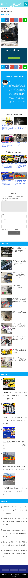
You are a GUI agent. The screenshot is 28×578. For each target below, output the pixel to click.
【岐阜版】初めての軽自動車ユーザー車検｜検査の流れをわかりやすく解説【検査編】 (15, 553)
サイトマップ (14, 569)
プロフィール (22, 569)
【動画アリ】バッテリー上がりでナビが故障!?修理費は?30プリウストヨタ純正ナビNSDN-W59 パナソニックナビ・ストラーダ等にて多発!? (19, 275)
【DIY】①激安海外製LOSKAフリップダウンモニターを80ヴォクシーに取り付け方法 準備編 (7, 127)
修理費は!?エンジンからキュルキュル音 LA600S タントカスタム (20, 144)
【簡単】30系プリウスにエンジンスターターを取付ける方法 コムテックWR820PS (19, 359)
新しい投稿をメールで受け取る (10, 229)
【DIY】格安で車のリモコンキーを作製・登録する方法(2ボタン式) (19, 351)
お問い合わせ (5, 569)
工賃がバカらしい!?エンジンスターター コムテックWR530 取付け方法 (19, 338)
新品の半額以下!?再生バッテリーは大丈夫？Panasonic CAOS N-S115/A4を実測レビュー (7, 182)
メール (4, 219)
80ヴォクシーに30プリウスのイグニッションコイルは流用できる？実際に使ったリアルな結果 (20, 165)
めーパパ (5, 86)
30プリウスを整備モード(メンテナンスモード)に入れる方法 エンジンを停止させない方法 (19, 326)
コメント (4, 200)
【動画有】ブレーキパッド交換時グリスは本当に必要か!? (19, 312)
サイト (3, 224)
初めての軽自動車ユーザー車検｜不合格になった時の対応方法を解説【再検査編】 (20, 182)
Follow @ (14, 53)
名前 (3, 214)
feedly (14, 57)
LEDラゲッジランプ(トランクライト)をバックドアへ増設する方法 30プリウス (20, 127)
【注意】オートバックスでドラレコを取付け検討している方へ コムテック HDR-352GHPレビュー (19, 249)
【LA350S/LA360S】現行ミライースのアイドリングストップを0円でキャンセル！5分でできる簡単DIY (7, 165)
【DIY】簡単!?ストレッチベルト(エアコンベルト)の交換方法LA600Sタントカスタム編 (19, 300)
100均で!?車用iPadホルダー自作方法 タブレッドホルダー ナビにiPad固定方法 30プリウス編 (7, 144)
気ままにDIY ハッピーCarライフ (14, 5)
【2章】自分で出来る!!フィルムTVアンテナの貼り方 (19, 286)
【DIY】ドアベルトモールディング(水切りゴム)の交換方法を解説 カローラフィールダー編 (19, 262)
